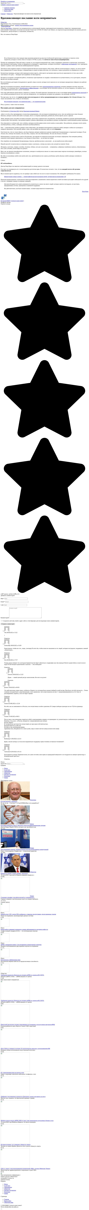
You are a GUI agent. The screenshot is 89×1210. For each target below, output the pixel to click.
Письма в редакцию (10, 774)
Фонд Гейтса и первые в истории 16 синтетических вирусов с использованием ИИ (25, 1048)
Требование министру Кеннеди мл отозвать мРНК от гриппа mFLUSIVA (22, 975)
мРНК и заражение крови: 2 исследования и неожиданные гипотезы (21, 944)
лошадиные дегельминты (69, 64)
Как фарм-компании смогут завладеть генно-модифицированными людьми (23, 825)
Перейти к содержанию (8, 1)
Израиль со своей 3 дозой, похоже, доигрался (14, 873)
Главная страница (9, 7)
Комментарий (5, 617)
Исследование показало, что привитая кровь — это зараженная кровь (24, 101)
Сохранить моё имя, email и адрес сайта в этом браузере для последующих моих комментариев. (31, 621)
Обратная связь (8, 9)
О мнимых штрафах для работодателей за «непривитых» (17, 897)
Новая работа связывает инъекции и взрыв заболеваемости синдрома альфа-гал (24, 929)
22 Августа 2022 (14, 111)
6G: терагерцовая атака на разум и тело (12, 1072)
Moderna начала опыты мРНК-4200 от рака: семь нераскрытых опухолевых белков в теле (27, 1120)
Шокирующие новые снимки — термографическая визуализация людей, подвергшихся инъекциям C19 (35, 176)
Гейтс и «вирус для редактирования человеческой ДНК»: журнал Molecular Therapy (25, 1168)
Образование (8, 771)
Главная (6, 1199)
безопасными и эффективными (29, 88)
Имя (2, 598)
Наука (6, 768)
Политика (7, 776)
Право (6, 777)
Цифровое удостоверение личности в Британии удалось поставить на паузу (23, 1096)
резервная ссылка (28, 25)
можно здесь (19, 25)
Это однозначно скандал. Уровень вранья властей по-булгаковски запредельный (24, 849)
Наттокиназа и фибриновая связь (10, 960)
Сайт (2, 605)
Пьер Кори (8, 28)
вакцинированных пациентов (51, 86)
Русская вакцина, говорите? (9, 801)
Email (3, 601)
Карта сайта (7, 11)
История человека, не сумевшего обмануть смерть (16, 1144)
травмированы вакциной (78, 92)
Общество (4, 22)
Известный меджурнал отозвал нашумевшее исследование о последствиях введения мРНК (28, 1024)
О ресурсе (7, 770)
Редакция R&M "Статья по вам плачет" (12, 201)
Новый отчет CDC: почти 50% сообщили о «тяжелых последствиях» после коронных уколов (28, 914)
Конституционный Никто (31, 111)
